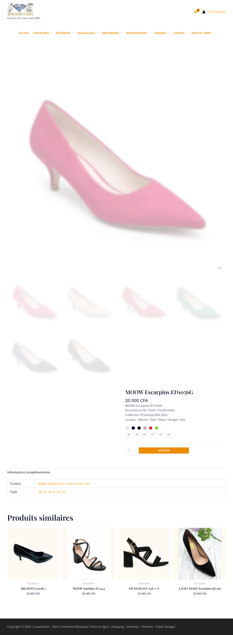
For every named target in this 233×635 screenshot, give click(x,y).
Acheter (163, 450)
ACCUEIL (24, 33)
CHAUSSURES (41, 33)
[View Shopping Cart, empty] (195, 12)
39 (44, 492)
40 (49, 492)
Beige (42, 484)
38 (40, 492)
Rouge (78, 484)
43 (63, 492)
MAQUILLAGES (86, 33)
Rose (69, 484)
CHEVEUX (179, 33)
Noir (61, 484)
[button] (50, 33)
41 (54, 492)
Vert (87, 484)
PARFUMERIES (110, 33)
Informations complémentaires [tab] (28, 472)
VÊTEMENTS (63, 33)
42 (59, 492)
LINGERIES (160, 33)
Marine (52, 484)
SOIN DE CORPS (201, 33)
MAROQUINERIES (136, 33)
